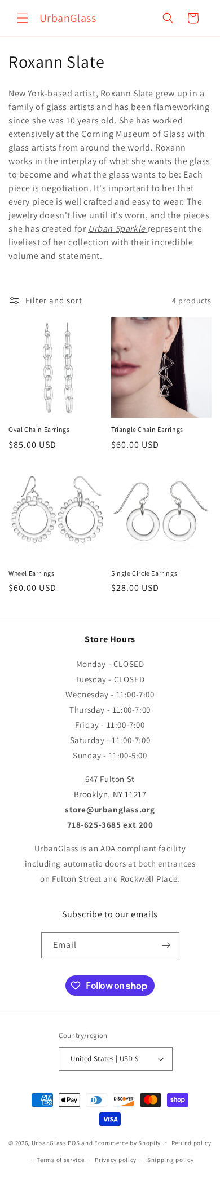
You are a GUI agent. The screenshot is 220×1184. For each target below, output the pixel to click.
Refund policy (191, 1143)
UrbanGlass (49, 1142)
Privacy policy (116, 1160)
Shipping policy (170, 1160)
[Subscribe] (166, 945)
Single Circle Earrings (144, 573)
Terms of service (60, 1160)
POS (74, 1142)
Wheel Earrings (31, 573)
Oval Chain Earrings (38, 429)
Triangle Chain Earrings (147, 429)
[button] (22, 18)
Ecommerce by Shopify (127, 1142)
